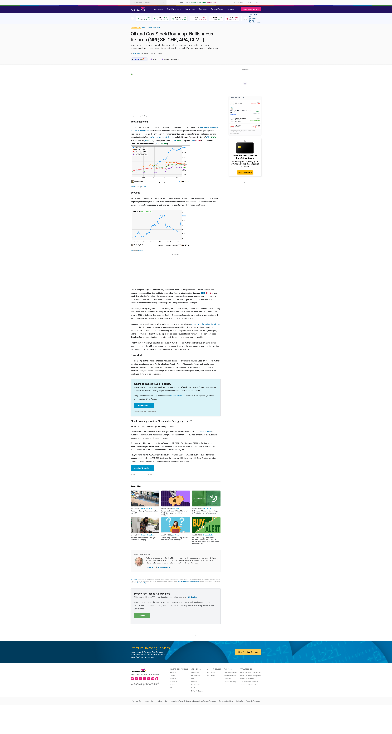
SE (146, 140)
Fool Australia (211, 672)
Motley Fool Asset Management (250, 672)
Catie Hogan (207, 508)
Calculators (227, 679)
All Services (195, 672)
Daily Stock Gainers (252, 19)
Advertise (173, 688)
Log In (249, 2)
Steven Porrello (146, 508)
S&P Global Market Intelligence (161, 137)
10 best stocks (176, 396)
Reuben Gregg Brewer (148, 535)
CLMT (158, 144)
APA (193, 140)
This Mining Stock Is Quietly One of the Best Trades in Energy (174, 539)
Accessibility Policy (177, 701)
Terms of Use (137, 701)
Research (173, 679)
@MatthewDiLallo (165, 567)
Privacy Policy (149, 701)
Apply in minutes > (245, 172)
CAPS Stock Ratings (230, 672)
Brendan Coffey (208, 535)
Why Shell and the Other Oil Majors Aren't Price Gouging (143, 539)
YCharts (143, 186)
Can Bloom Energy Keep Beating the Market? (144, 512)
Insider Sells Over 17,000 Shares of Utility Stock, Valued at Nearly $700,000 (174, 513)
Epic (192, 679)
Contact (172, 685)
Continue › (142, 615)
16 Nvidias (192, 597)
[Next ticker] (245, 18)
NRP (207, 137)
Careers (172, 675)
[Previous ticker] (132, 18)
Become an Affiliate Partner (249, 685)
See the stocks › (144, 405)
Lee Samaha (176, 535)
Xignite (146, 684)
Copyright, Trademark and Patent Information (201, 701)
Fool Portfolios (196, 685)
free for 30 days (135, 581)
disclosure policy (141, 583)
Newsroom (173, 682)
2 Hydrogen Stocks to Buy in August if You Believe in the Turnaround (205, 512)
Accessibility (238, 2)
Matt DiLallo (137, 53)
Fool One (194, 688)
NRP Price (133, 186)
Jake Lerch (175, 508)
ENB (203, 293)
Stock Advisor (195, 675)
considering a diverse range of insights (188, 581)
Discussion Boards (230, 675)
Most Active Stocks (253, 15)
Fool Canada (211, 675)
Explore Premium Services (151, 27)
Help (257, 2)
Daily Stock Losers (255, 22)
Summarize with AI (170, 59)
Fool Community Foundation (249, 682)
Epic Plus (194, 682)
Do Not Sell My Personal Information (248, 701)
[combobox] (148, 2)
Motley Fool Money (197, 691)
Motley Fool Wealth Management (250, 675)
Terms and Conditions (226, 701)
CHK (174, 140)
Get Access (233, 114)
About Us (173, 672)
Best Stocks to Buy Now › (251, 9)
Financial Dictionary (230, 682)
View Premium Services (248, 652)
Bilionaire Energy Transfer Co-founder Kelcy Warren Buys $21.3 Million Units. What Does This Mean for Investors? (205, 541)
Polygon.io (154, 684)
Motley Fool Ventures (247, 679)
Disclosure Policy (162, 701)
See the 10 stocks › (142, 468)
